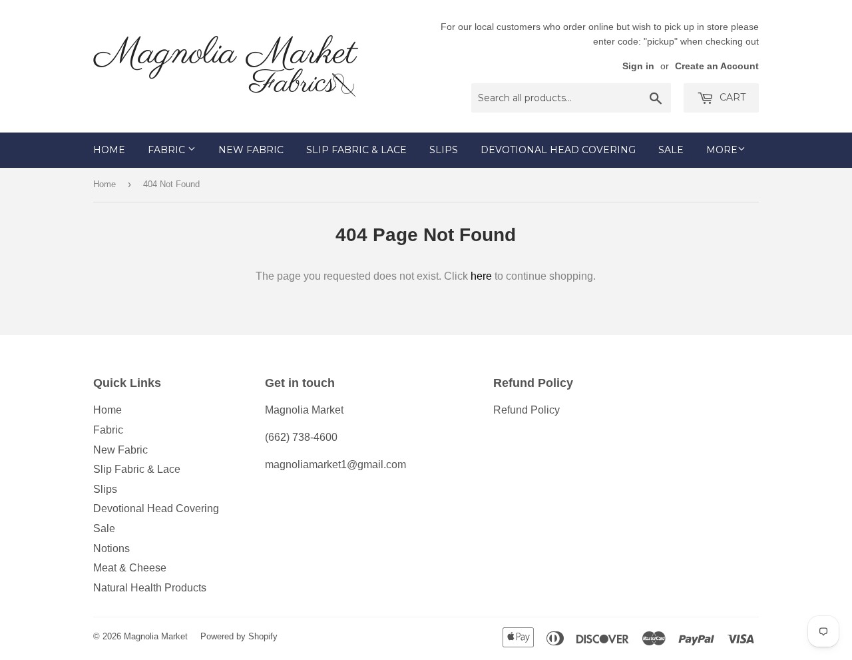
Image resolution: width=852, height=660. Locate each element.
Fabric (168, 150)
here (481, 276)
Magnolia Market (156, 636)
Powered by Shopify (239, 636)
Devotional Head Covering (558, 150)
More (722, 150)
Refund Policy (526, 410)
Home (109, 150)
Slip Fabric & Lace (356, 150)
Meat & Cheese (129, 567)
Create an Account (717, 66)
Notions (111, 548)
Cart (731, 97)
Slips (443, 150)
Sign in (638, 66)
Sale (671, 150)
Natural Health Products (149, 587)
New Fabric (251, 150)
